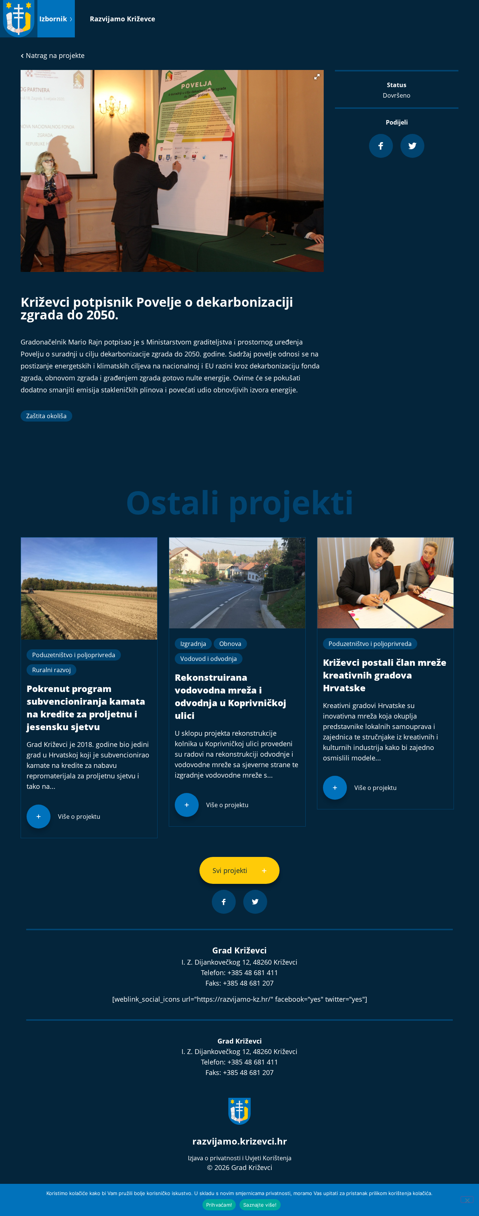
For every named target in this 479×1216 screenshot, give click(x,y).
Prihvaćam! (219, 1205)
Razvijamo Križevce (122, 18)
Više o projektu (79, 816)
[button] (317, 77)
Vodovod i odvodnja (208, 659)
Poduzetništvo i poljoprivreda (73, 655)
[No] (467, 1199)
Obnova (230, 644)
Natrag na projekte (54, 55)
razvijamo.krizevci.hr (239, 1141)
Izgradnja (193, 644)
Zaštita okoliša (46, 416)
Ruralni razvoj (51, 670)
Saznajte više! (260, 1205)
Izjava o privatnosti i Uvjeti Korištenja (240, 1158)
